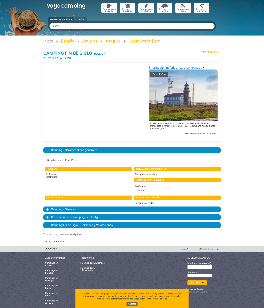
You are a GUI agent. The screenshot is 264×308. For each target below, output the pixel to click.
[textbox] (132, 26)
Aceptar (132, 304)
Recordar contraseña (194, 289)
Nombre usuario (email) (199, 263)
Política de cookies (158, 299)
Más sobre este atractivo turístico (200, 133)
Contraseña (193, 272)
